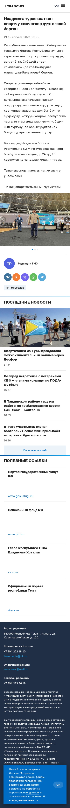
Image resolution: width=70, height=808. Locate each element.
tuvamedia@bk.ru (15, 656)
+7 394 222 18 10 (15, 651)
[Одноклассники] (16, 277)
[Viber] (25, 277)
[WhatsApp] (33, 277)
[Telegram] (42, 277)
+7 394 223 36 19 (14, 683)
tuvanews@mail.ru (16, 669)
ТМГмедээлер (14, 287)
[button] (32, 249)
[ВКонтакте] (8, 277)
